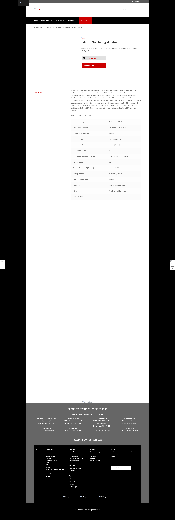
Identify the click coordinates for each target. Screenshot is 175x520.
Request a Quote (116, 454)
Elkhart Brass (50, 265)
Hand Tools (49, 458)
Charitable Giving (95, 460)
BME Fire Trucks (73, 456)
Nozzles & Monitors (59, 27)
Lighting (48, 465)
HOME (36, 21)
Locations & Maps (95, 452)
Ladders (48, 463)
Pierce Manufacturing (75, 452)
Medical (48, 467)
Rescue (48, 472)
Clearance (49, 452)
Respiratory (49, 474)
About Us (93, 456)
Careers (92, 458)
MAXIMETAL (72, 454)
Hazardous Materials (52, 460)
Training (48, 476)
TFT (87, 386)
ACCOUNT (114, 450)
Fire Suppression (46, 27)
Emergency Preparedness (53, 454)
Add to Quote (89, 66)
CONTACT (84, 21)
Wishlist (113, 456)
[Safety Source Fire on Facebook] (132, 450)
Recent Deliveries (74, 460)
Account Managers (95, 454)
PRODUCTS (45, 21)
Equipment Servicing (75, 468)
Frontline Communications (76, 458)
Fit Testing (72, 470)
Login (112, 452)
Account (137, 1)
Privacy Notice (96, 509)
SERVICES (71, 21)
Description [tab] (38, 92)
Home (38, 27)
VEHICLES (58, 21)
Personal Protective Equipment (55, 469)
